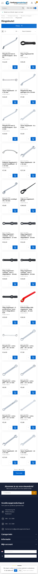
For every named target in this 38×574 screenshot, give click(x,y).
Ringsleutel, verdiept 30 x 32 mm (9, 200)
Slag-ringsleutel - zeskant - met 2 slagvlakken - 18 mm (9, 272)
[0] (36, 3)
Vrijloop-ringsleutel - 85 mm (27, 200)
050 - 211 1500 (9, 518)
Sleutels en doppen (26, 16)
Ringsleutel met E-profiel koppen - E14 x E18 (9, 127)
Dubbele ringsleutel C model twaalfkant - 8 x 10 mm (9, 164)
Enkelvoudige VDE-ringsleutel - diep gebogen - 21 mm (27, 309)
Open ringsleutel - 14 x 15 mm (27, 451)
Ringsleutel (19, 18)
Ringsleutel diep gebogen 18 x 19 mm (27, 91)
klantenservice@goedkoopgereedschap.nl (17, 529)
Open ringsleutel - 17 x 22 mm (9, 91)
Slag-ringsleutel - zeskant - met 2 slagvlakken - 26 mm (27, 235)
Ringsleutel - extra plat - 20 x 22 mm (26, 346)
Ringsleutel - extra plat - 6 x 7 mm (26, 416)
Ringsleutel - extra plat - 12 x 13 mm (8, 416)
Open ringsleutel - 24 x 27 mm (9, 451)
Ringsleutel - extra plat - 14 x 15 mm (26, 381)
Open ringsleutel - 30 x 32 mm (27, 163)
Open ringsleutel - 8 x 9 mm (27, 126)
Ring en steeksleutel (7, 18)
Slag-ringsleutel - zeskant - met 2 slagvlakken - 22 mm (27, 272)
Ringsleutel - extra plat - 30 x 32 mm (8, 346)
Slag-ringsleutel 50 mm (27, 54)
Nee (20, 570)
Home (3, 16)
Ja (15, 570)
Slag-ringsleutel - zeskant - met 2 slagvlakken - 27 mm (9, 235)
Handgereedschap (13, 16)
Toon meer (19, 473)
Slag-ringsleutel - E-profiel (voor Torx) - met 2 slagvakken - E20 (9, 310)
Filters (18, 26)
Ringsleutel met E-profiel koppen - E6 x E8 (9, 55)
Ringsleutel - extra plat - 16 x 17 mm (8, 381)
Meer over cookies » (28, 570)
